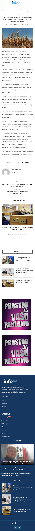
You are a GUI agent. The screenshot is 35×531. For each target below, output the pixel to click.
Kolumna (4, 430)
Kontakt (4, 397)
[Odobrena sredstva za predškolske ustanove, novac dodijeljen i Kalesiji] (8, 272)
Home (3, 9)
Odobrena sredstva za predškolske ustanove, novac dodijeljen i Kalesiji (24, 270)
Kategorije (5, 414)
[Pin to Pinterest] (26, 162)
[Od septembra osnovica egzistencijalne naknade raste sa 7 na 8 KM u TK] (8, 260)
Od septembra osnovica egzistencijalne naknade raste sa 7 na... (22, 487)
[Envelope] (19, 527)
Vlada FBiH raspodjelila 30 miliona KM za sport (24, 281)
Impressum (4, 403)
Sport (2, 433)
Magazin (3, 427)
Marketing (4, 406)
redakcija (14, 24)
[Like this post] (20, 162)
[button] (3, 219)
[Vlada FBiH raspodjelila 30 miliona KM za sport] (17, 214)
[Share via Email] (28, 162)
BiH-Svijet (12, 9)
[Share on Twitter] (24, 162)
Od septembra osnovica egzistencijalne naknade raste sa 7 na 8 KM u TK (23, 258)
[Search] (33, 3)
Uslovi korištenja (6, 410)
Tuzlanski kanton (6, 421)
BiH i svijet (4, 424)
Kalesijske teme (5, 418)
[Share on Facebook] (22, 162)
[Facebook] (15, 527)
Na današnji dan (5, 436)
